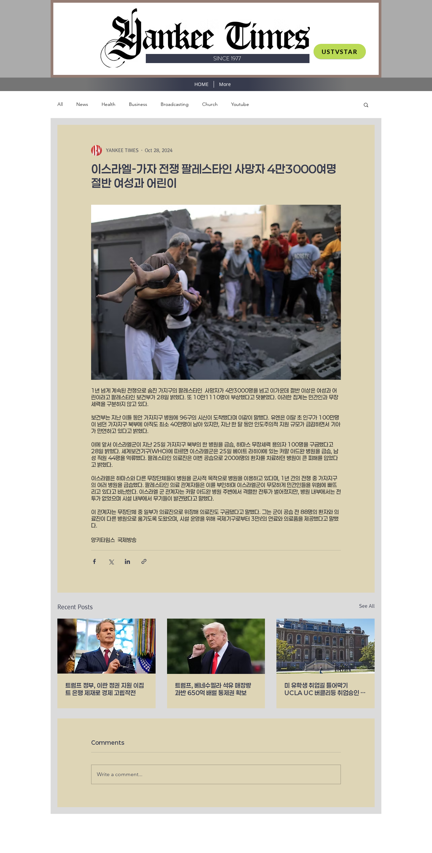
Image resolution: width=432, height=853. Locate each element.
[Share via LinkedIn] (127, 561)
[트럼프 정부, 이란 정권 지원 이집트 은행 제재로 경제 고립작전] (106, 646)
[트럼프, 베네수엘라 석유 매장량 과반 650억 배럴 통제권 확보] (216, 646)
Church (210, 104)
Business (138, 104)
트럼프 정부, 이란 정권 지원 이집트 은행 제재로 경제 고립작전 (104, 689)
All (60, 104)
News (82, 104)
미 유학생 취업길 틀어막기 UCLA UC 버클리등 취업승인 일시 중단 (325, 689)
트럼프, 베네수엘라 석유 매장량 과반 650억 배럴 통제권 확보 (213, 689)
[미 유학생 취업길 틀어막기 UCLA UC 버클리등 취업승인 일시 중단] (325, 646)
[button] (366, 104)
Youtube (240, 104)
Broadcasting (175, 104)
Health (108, 104)
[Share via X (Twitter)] (111, 561)
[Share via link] (144, 561)
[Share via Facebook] (94, 561)
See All (367, 606)
